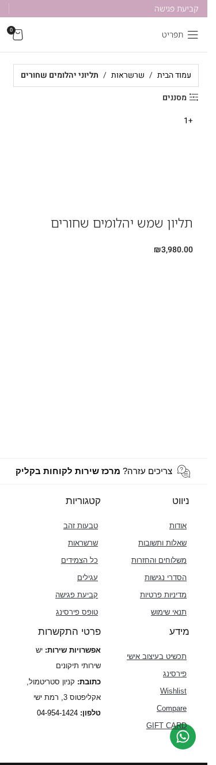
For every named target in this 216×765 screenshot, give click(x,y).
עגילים (87, 577)
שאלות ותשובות (162, 543)
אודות (178, 525)
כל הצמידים (79, 560)
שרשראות (128, 75)
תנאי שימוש (169, 612)
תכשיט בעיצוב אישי (157, 656)
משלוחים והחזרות (159, 560)
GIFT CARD (166, 725)
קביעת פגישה (76, 594)
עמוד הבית (174, 75)
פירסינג (175, 673)
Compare (172, 708)
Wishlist (173, 691)
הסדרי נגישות (166, 577)
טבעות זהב (80, 525)
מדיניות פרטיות (163, 594)
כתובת (90, 681)
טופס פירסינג (77, 612)
